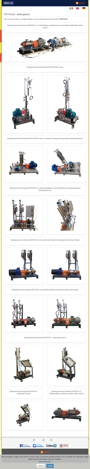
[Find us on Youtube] (64, 445)
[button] (8, 3)
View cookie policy (45, 461)
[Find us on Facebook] (25, 445)
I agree (50, 466)
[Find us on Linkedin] (51, 445)
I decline (40, 466)
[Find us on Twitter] (38, 445)
